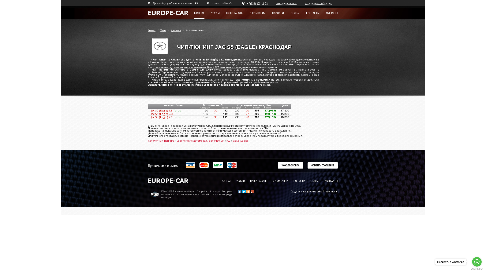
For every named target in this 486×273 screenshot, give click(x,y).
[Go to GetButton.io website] (477, 269)
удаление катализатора (259, 74)
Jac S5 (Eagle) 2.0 (166, 117)
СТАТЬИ (315, 181)
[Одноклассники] (248, 191)
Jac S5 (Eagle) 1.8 (166, 110)
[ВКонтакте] (239, 191)
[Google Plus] (252, 191)
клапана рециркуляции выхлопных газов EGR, (266, 64)
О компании (258, 13)
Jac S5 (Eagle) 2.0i (162, 114)
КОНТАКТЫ (331, 181)
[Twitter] (244, 191)
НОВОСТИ (299, 181)
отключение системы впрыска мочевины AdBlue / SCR (186, 67)
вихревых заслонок (307, 64)
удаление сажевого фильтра (218, 64)
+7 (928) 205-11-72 (257, 3)
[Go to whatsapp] (477, 262)
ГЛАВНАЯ (226, 181)
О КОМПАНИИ (280, 181)
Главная (199, 13)
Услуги (215, 13)
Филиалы (332, 13)
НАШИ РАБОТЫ (258, 181)
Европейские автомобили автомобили (200, 140)
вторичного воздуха (233, 67)
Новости (278, 13)
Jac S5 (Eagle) (240, 140)
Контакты (312, 13)
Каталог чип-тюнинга (161, 140)
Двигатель (176, 30)
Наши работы (234, 13)
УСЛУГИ (240, 181)
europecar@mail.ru (223, 3)
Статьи (295, 13)
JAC (228, 140)
